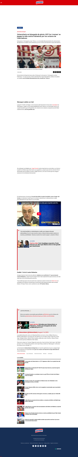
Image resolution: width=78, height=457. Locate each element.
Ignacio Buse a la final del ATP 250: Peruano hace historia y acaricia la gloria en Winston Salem (42, 368)
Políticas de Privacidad (34, 443)
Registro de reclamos (54, 443)
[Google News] (43, 446)
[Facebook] (33, 446)
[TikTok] (45, 446)
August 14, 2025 (43, 332)
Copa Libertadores (29, 353)
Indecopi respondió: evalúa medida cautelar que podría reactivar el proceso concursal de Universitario (42, 420)
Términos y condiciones (25, 443)
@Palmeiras (46, 314)
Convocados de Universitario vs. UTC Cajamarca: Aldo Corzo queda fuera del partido (42, 362)
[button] (1, 2)
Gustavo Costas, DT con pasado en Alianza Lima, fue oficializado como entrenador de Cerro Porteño (41, 381)
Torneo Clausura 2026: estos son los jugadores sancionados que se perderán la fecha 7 (42, 388)
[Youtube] (38, 446)
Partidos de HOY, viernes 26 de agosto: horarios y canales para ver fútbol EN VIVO (42, 394)
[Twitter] (36, 446)
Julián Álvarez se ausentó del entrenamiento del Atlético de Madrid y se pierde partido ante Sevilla (43, 407)
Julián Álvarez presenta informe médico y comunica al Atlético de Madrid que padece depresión (42, 401)
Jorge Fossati (35, 168)
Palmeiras (44, 353)
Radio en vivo (41, 443)
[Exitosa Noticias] (39, 3)
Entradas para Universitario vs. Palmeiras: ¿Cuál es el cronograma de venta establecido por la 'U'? (43, 326)
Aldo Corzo (54, 280)
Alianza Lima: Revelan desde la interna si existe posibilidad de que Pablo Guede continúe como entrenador (43, 413)
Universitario (50, 353)
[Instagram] (40, 446)
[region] (39, 15)
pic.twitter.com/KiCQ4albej (48, 316)
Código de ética (47, 443)
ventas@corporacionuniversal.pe (39, 438)
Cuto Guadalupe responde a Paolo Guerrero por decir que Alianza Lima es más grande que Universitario (45, 244)
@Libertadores (28, 316)
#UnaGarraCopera (37, 316)
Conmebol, (54, 104)
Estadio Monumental (38, 353)
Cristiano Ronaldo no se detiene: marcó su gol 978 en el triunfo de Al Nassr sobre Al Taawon (42, 375)
